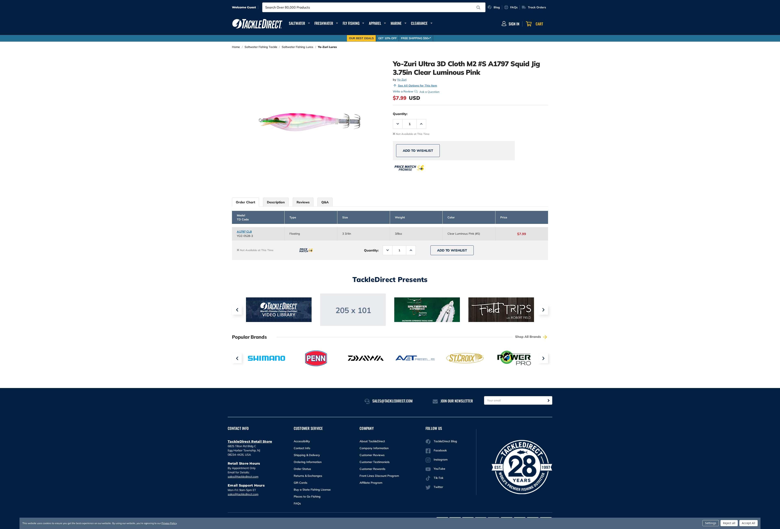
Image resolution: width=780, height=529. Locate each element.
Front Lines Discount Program (379, 476)
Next (543, 310)
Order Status (302, 469)
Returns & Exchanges (308, 476)
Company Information (374, 448)
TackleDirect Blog (445, 441)
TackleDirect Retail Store (250, 441)
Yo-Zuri (401, 79)
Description (276, 202)
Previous (237, 310)
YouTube (439, 468)
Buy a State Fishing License (312, 489)
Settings (710, 523)
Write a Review (403, 91)
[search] (478, 7)
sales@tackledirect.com (243, 476)
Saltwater (297, 23)
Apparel (375, 23)
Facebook (440, 450)
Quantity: (400, 114)
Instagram (440, 459)
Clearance (419, 23)
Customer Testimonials (375, 462)
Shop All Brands (528, 337)
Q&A (325, 202)
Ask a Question (429, 91)
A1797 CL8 (244, 231)
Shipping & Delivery (307, 455)
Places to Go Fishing (307, 496)
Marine (396, 23)
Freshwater (323, 23)
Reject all (729, 523)
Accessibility (302, 441)
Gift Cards (300, 483)
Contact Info (302, 448)
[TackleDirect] (257, 24)
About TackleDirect (372, 441)
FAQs (297, 503)
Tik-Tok (438, 478)
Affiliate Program (371, 483)
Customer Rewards (372, 469)
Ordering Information (308, 462)
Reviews (303, 202)
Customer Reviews (372, 455)
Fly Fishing (351, 23)
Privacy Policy (169, 523)
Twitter (438, 487)
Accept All (748, 523)
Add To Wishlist (418, 151)
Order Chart (245, 202)
